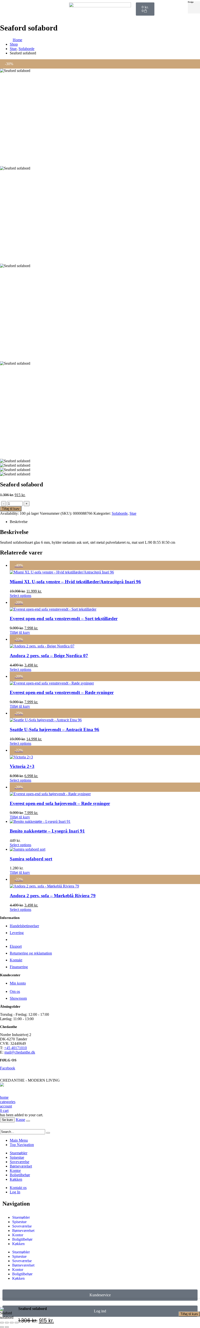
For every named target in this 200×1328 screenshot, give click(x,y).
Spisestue (17, 1157)
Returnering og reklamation (31, 953)
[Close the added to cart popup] (28, 1121)
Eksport (16, 946)
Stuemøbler (18, 1153)
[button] (3, 1127)
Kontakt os (18, 1188)
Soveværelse (19, 1162)
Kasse (20, 1119)
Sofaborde (120, 513)
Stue (133, 513)
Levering (17, 933)
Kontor (15, 1170)
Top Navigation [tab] (22, 1145)
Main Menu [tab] (19, 1140)
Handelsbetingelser (24, 926)
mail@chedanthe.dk (19, 1052)
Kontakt (16, 960)
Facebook (7, 1068)
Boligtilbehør (20, 1175)
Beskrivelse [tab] (19, 522)
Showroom (18, 998)
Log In (15, 1192)
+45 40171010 (15, 1048)
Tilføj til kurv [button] (20, 632)
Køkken (16, 1179)
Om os (15, 991)
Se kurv (7, 1120)
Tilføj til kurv (189, 1314)
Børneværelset (21, 1166)
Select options (20, 596)
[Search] (48, 1133)
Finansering (19, 967)
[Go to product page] (105, 821)
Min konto (18, 983)
